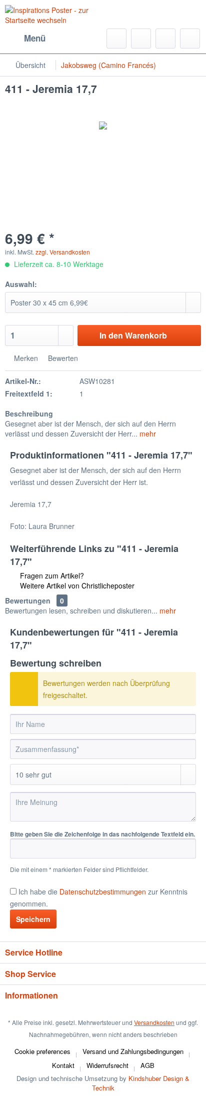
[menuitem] (25, 38)
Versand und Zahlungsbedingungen (133, 1051)
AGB (147, 1065)
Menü (35, 38)
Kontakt (63, 1065)
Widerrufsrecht (107, 1065)
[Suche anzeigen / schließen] (116, 38)
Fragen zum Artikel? (51, 575)
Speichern (33, 919)
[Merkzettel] (141, 38)
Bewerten (62, 358)
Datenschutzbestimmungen (103, 891)
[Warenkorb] (190, 38)
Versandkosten (154, 1022)
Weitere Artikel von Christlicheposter (76, 585)
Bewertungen (27, 601)
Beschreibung (29, 413)
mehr (147, 433)
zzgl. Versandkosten (63, 252)
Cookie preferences (42, 1051)
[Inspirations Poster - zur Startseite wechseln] (54, 17)
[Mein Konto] (166, 38)
